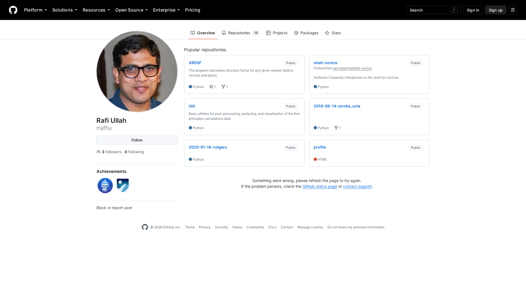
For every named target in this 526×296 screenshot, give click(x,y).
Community (255, 227)
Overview (206, 32)
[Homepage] (13, 9)
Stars (336, 32)
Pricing (192, 10)
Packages (309, 32)
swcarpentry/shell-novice (352, 68)
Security (221, 227)
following (134, 151)
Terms (190, 227)
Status (237, 227)
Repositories (243, 32)
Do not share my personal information (355, 227)
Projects (280, 32)
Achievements (111, 171)
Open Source (129, 10)
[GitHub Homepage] (145, 227)
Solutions (62, 10)
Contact (287, 227)
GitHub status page (319, 186)
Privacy (205, 227)
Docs (272, 227)
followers (112, 151)
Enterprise (164, 10)
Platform (33, 10)
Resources (94, 10)
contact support (357, 186)
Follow (137, 140)
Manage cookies (310, 227)
